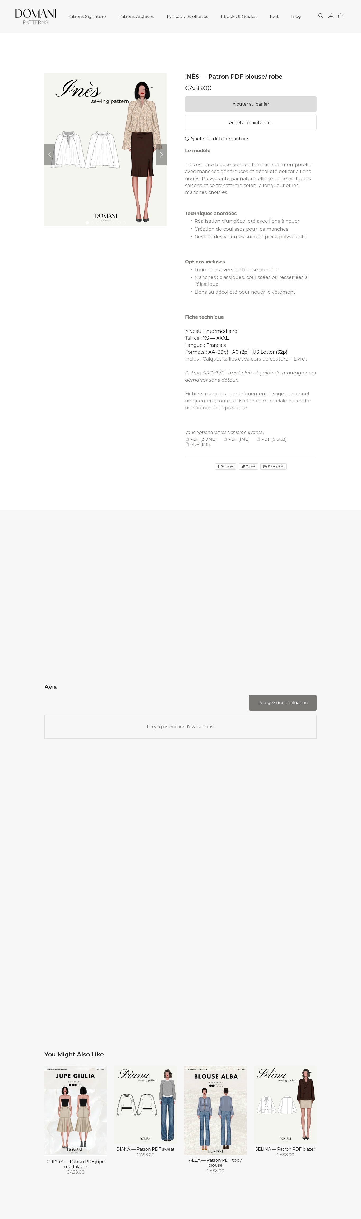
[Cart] (342, 15)
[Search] (320, 15)
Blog (296, 16)
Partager (227, 466)
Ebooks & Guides (239, 16)
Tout (274, 16)
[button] (49, 154)
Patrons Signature (87, 16)
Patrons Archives (136, 16)
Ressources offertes (187, 16)
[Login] (331, 15)
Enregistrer (275, 466)
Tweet (251, 466)
